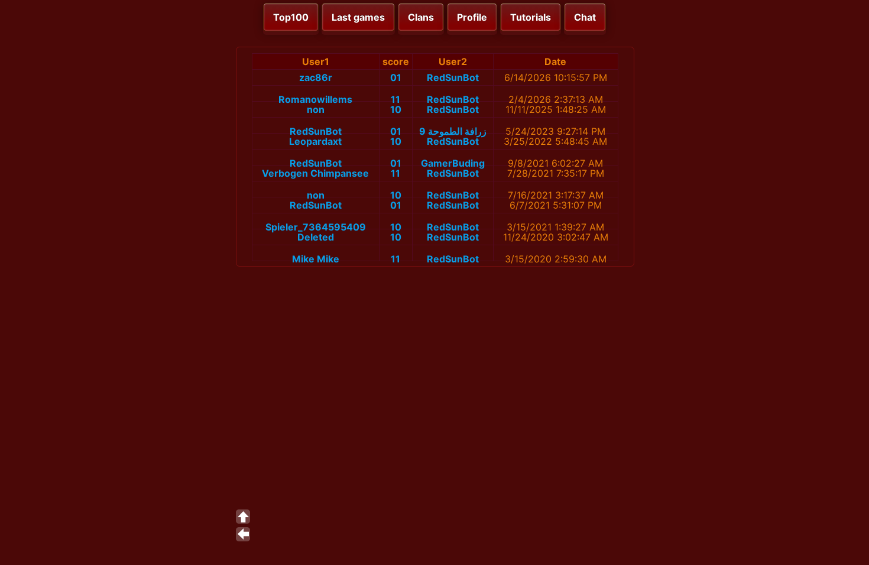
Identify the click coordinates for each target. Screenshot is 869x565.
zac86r (315, 77)
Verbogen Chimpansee (315, 173)
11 (395, 99)
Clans (421, 17)
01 (395, 77)
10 (395, 109)
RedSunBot (453, 77)
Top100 (291, 17)
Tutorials (530, 17)
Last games (358, 17)
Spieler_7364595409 (315, 227)
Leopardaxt (315, 141)
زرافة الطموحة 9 (453, 131)
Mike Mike (315, 259)
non (316, 109)
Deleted (315, 237)
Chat (585, 17)
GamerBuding (453, 163)
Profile (472, 17)
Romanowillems (315, 99)
